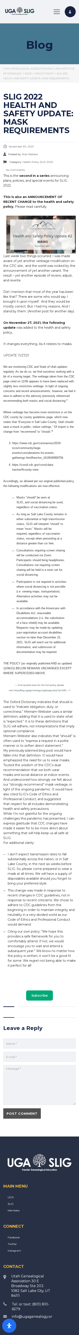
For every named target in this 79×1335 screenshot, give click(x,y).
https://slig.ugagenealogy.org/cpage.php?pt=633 (40, 690)
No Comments (15, 170)
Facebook (14, 1237)
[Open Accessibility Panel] (9, 1326)
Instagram (14, 1250)
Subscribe (39, 995)
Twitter (12, 1244)
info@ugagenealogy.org (33, 1316)
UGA (11, 1197)
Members (14, 1210)
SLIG (11, 1203)
